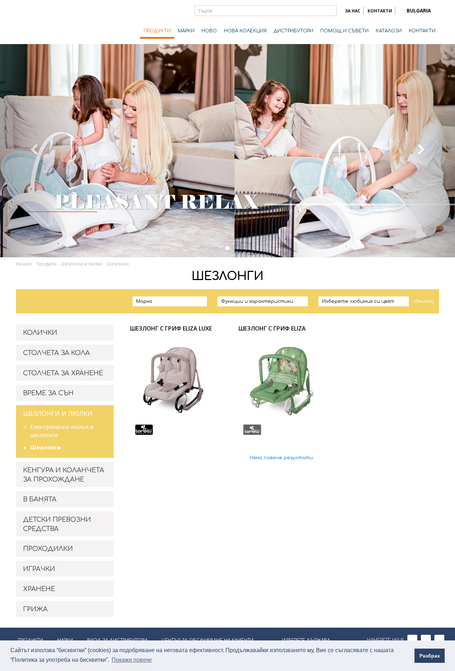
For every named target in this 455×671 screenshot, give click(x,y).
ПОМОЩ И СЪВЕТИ (344, 30)
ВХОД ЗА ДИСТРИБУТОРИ (117, 640)
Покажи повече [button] (132, 660)
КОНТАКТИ (380, 11)
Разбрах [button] (429, 656)
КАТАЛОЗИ (389, 30)
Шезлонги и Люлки (81, 264)
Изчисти (424, 301)
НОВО (209, 30)
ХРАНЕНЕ (39, 588)
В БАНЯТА (40, 499)
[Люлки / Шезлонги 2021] (227, 248)
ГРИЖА (35, 609)
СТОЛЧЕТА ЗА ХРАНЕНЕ (63, 373)
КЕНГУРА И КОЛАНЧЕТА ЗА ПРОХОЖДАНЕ (63, 475)
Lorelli (44, 22)
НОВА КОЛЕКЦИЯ (245, 30)
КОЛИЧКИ (40, 332)
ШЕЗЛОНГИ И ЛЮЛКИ (57, 413)
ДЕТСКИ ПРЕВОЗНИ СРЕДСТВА (57, 524)
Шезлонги (45, 447)
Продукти (47, 264)
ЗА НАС (352, 11)
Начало (24, 264)
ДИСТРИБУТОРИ (293, 30)
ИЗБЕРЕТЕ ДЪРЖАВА (306, 640)
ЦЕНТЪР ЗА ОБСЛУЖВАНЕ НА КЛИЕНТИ (207, 640)
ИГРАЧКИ (39, 569)
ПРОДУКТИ (157, 30)
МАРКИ (186, 30)
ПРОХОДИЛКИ (48, 548)
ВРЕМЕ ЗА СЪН (48, 393)
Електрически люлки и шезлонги (61, 431)
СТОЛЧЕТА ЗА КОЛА (56, 352)
